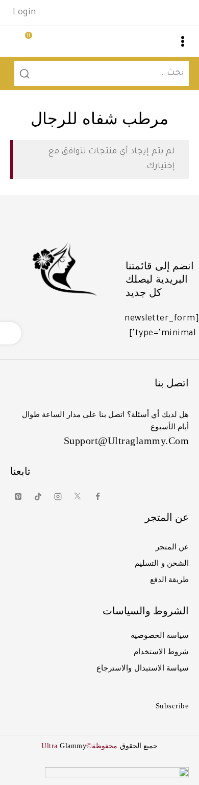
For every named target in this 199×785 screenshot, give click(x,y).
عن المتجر (172, 547)
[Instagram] (57, 496)
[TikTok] (37, 496)
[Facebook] (97, 496)
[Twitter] (77, 496)
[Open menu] (183, 41)
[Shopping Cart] (18, 41)
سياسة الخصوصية (160, 635)
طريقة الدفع (169, 579)
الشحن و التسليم (162, 563)
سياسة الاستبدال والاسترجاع (142, 668)
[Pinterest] (18, 496)
